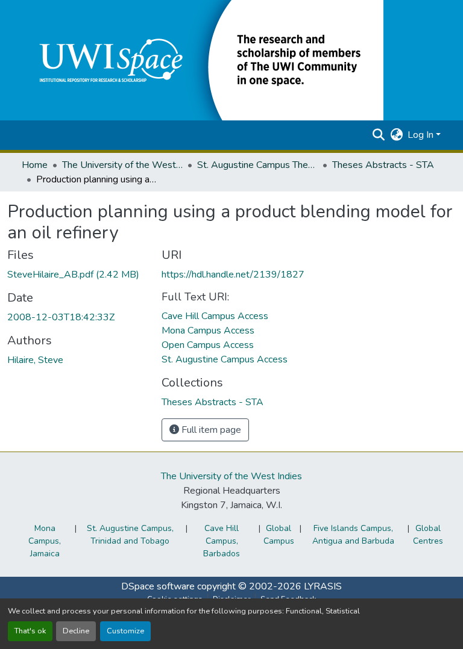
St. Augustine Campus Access (225, 359)
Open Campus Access (208, 345)
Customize (125, 631)
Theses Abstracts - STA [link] (383, 165)
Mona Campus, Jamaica (44, 541)
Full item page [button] (210, 429)
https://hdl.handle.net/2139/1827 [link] (233, 274)
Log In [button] (422, 134)
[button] (202, 59)
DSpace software (158, 586)
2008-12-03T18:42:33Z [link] (61, 317)
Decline (76, 631)
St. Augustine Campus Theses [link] (257, 165)
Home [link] (35, 165)
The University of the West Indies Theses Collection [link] (122, 165)
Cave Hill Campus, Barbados (221, 541)
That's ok (30, 631)
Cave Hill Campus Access (215, 316)
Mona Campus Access (208, 330)
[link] (77, 274)
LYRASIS (323, 586)
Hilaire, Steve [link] (35, 360)
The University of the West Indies (231, 476)
